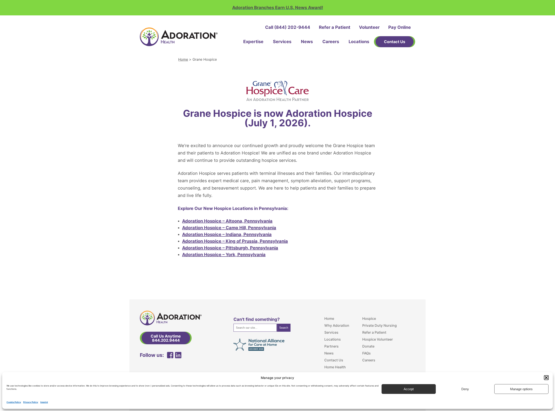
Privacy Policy (30, 402)
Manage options (521, 389)
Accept (409, 389)
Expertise (253, 41)
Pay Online (399, 27)
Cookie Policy (14, 402)
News (307, 41)
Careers (330, 41)
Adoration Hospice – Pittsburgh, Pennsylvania (230, 247)
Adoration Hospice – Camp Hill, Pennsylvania (229, 227)
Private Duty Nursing (379, 325)
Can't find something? (256, 319)
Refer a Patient (334, 27)
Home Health (335, 367)
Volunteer (369, 27)
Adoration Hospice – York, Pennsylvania (224, 254)
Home (183, 59)
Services (282, 41)
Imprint (44, 402)
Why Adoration (336, 325)
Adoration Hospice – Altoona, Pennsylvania (227, 221)
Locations (359, 41)
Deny (465, 389)
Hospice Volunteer (377, 339)
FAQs (366, 353)
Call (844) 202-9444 (287, 27)
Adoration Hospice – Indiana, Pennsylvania (227, 234)
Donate (368, 346)
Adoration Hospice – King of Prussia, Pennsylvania (235, 241)
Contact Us (333, 360)
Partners (331, 346)
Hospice (369, 318)
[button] (546, 377)
